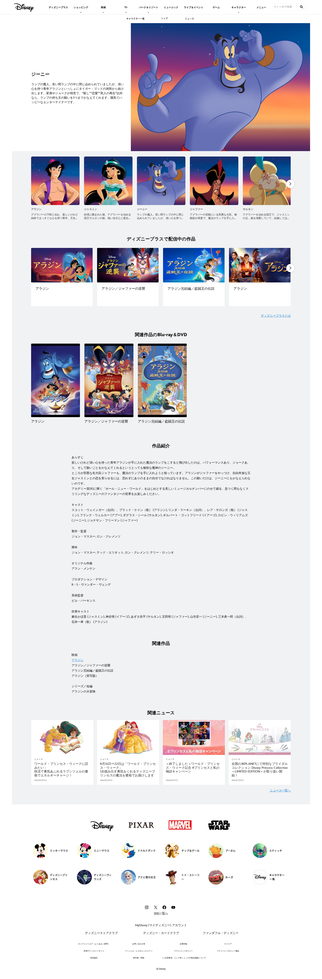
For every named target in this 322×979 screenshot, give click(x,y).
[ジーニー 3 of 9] (161, 181)
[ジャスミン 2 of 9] (108, 181)
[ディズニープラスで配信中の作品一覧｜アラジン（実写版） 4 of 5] (260, 265)
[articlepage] (62, 737)
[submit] (301, 6)
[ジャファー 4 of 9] (214, 181)
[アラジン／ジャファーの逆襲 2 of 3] (108, 380)
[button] (290, 184)
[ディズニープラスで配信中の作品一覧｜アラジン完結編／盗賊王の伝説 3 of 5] (194, 265)
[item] (81, 7)
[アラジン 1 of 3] (55, 380)
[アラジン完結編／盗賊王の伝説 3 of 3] (162, 380)
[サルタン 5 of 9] (267, 181)
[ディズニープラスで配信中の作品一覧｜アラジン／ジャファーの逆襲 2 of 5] (128, 265)
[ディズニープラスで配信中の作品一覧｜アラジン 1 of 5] (62, 265)
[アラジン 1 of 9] (55, 181)
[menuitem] (58, 7)
